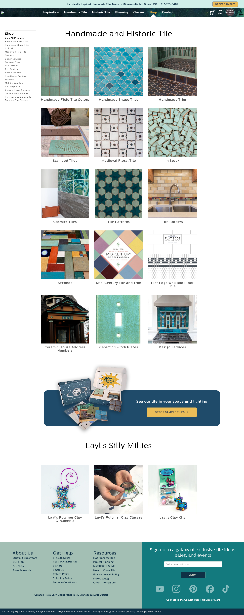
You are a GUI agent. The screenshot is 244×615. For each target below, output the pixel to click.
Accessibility (154, 611)
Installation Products (16, 76)
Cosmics (9, 55)
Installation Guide (104, 566)
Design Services (13, 59)
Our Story (18, 562)
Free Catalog (101, 578)
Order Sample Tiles (170, 412)
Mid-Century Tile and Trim (118, 283)
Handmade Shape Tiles (17, 45)
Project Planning (103, 562)
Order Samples (225, 4)
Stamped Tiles (12, 62)
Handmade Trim (13, 72)
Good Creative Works (78, 611)
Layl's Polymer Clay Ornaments (65, 519)
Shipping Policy (62, 578)
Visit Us (57, 565)
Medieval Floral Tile (15, 52)
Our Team (19, 566)
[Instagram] (176, 589)
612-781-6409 (169, 4)
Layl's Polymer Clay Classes (119, 517)
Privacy (131, 611)
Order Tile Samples (105, 582)
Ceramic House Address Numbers (65, 349)
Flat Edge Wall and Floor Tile (172, 284)
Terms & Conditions (65, 582)
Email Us (58, 570)
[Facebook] (210, 589)
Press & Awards (22, 570)
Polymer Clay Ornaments (18, 97)
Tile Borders (11, 69)
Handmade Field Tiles (16, 41)
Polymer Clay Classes (16, 100)
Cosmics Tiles (65, 222)
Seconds (9, 79)
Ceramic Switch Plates (16, 93)
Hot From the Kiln (104, 558)
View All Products (14, 38)
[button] (51, 12)
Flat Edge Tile (12, 86)
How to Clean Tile (104, 570)
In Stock (9, 48)
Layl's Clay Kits (172, 517)
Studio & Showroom (25, 558)
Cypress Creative (116, 611)
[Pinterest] (193, 589)
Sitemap (141, 611)
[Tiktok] (226, 589)
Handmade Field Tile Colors (65, 99)
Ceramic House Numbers (18, 90)
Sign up (193, 575)
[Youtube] (160, 589)
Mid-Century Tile (14, 83)
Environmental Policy (106, 574)
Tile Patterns (12, 66)
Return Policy (61, 574)
